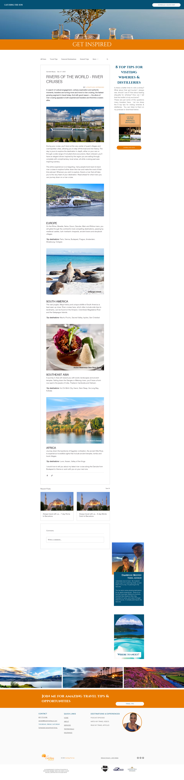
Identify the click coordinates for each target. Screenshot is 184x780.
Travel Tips (54, 59)
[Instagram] (140, 758)
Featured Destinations (68, 59)
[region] (127, 577)
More (94, 59)
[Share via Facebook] (47, 475)
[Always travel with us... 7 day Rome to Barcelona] (57, 501)
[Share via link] (52, 475)
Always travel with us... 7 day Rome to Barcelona (56, 515)
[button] (107, 59)
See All (108, 488)
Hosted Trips (84, 59)
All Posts (43, 59)
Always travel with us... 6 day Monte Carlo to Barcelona (93, 515)
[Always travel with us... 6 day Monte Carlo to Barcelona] (93, 501)
